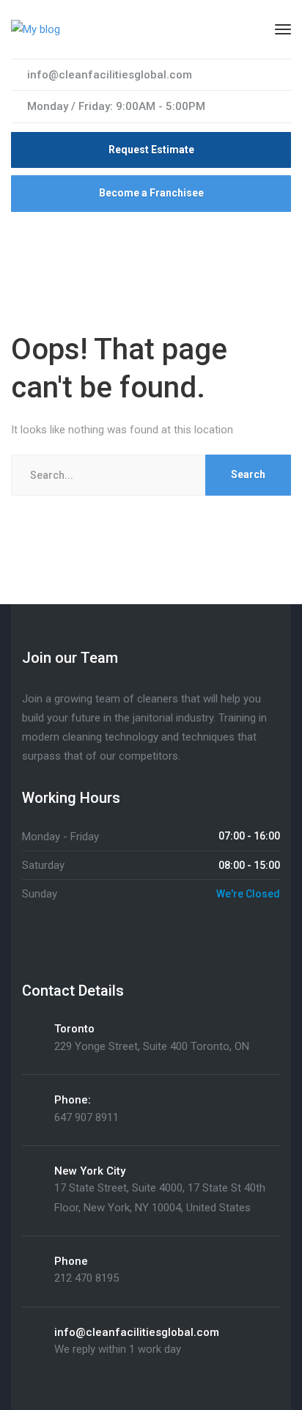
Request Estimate (151, 149)
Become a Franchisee (151, 193)
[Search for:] (151, 475)
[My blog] (35, 28)
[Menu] (283, 29)
